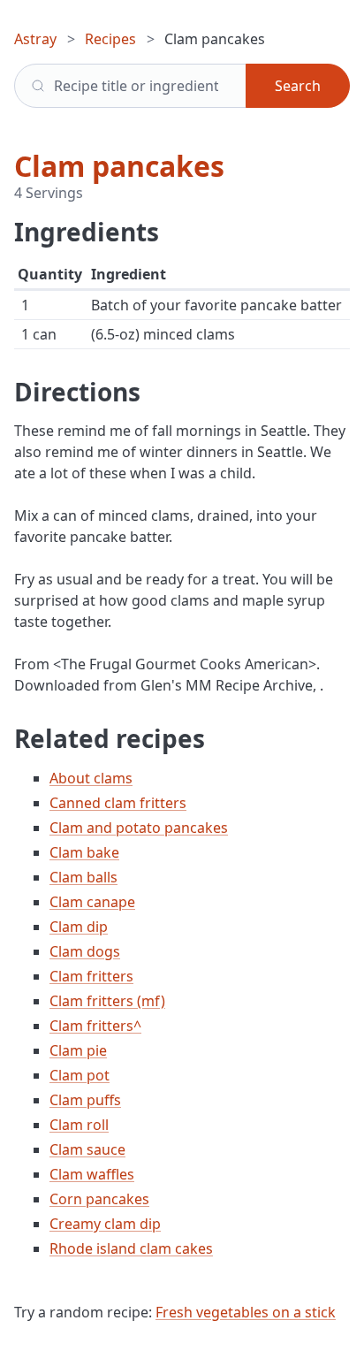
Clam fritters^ (95, 1025)
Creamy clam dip (105, 1223)
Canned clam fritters (117, 803)
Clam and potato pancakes (138, 827)
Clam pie (78, 1050)
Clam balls (83, 877)
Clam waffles (91, 1174)
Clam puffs (85, 1100)
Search (298, 85)
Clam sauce (87, 1149)
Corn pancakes (99, 1199)
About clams (91, 778)
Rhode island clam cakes (131, 1248)
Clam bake (84, 852)
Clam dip (78, 926)
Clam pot (79, 1075)
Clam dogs (84, 951)
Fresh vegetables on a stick (245, 1312)
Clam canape (92, 902)
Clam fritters (91, 976)
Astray (35, 39)
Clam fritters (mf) (107, 1001)
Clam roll (79, 1124)
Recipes (110, 39)
